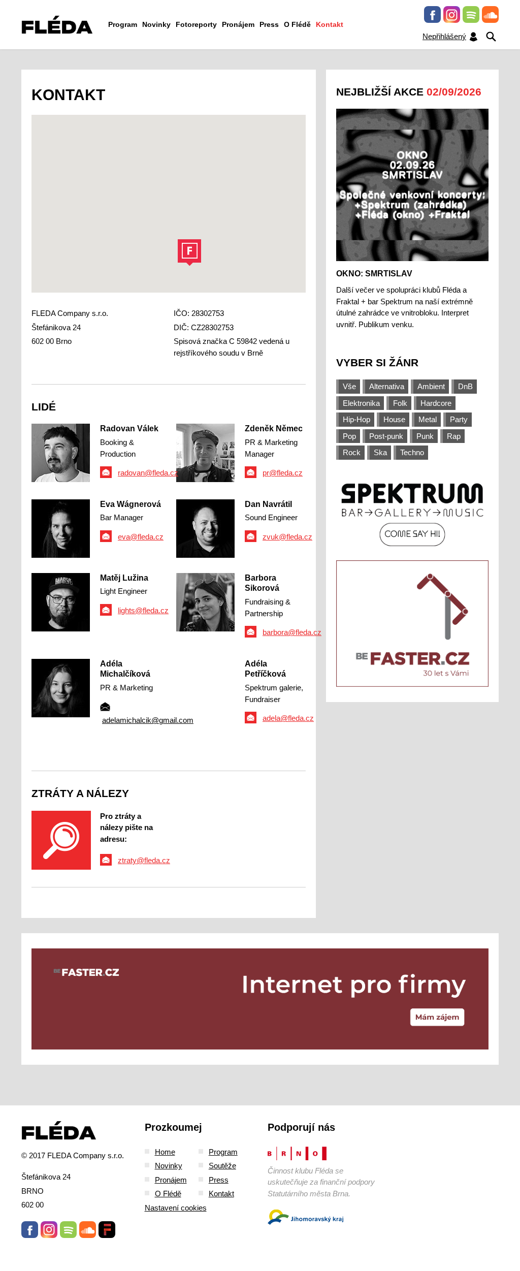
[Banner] (412, 514)
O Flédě (297, 24)
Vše (349, 386)
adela (271, 718)
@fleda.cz (297, 718)
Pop (349, 436)
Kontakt (329, 24)
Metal (427, 419)
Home (165, 1152)
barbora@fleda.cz (292, 632)
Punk (425, 436)
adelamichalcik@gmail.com (147, 720)
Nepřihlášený (444, 36)
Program (122, 24)
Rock (352, 452)
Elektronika (361, 403)
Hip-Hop (356, 419)
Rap (454, 436)
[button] (189, 252)
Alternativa (386, 386)
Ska (380, 452)
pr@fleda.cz (283, 472)
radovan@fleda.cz (148, 472)
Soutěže (222, 1165)
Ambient (431, 386)
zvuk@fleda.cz (287, 536)
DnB (465, 386)
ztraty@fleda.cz (144, 860)
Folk (400, 403)
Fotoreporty (196, 24)
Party (459, 419)
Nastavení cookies (176, 1207)
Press (269, 24)
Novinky (156, 24)
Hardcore (435, 403)
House (394, 419)
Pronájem (238, 24)
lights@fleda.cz (143, 610)
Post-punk (386, 436)
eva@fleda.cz (141, 536)
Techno (412, 452)
